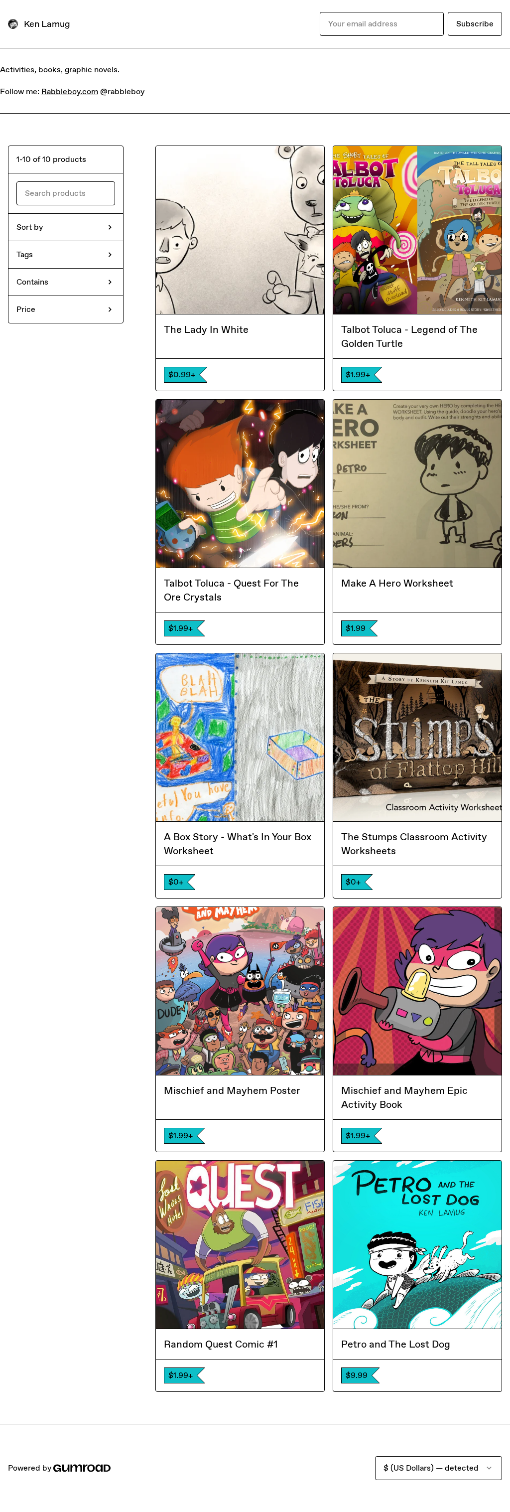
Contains (32, 282)
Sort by (29, 227)
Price (25, 309)
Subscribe (475, 23)
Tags (24, 254)
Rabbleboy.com (69, 91)
